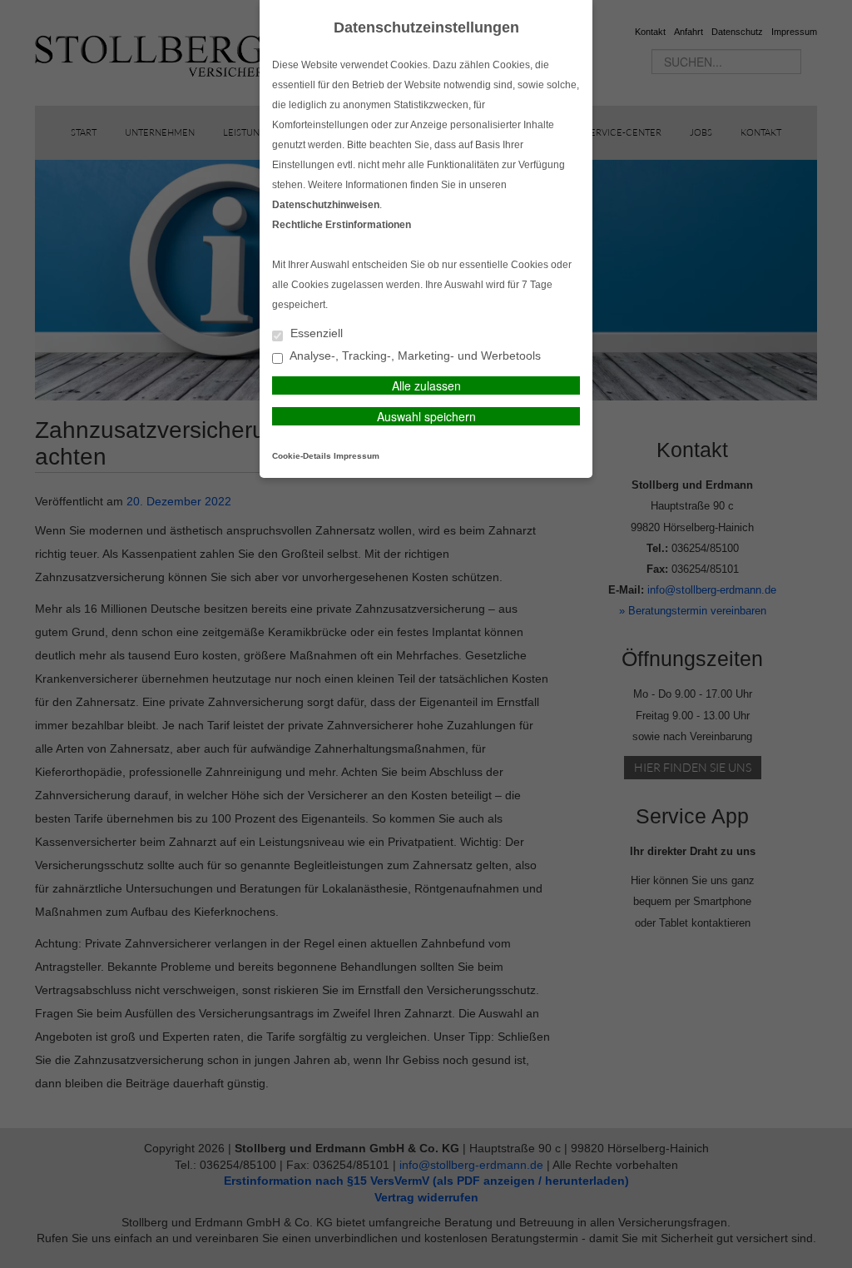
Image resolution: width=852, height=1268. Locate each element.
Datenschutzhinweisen (325, 205)
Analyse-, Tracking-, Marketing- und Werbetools (414, 356)
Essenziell (315, 333)
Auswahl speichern (426, 416)
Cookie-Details (301, 455)
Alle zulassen (426, 385)
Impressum (356, 455)
